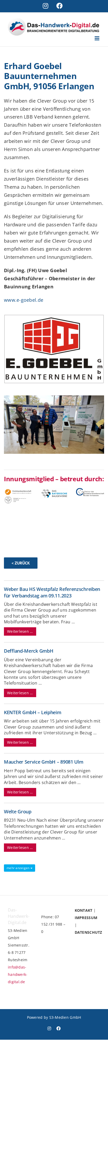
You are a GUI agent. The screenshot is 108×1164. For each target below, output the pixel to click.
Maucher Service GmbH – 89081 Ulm (43, 762)
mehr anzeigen (18, 868)
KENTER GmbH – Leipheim (32, 712)
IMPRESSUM (86, 917)
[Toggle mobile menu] (97, 38)
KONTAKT (84, 910)
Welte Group (17, 811)
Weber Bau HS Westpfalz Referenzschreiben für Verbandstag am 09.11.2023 (52, 592)
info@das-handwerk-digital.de (17, 974)
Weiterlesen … (20, 631)
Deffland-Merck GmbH (28, 651)
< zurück (21, 563)
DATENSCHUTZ (88, 932)
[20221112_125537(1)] (54, 398)
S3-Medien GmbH (65, 1017)
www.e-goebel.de (23, 300)
